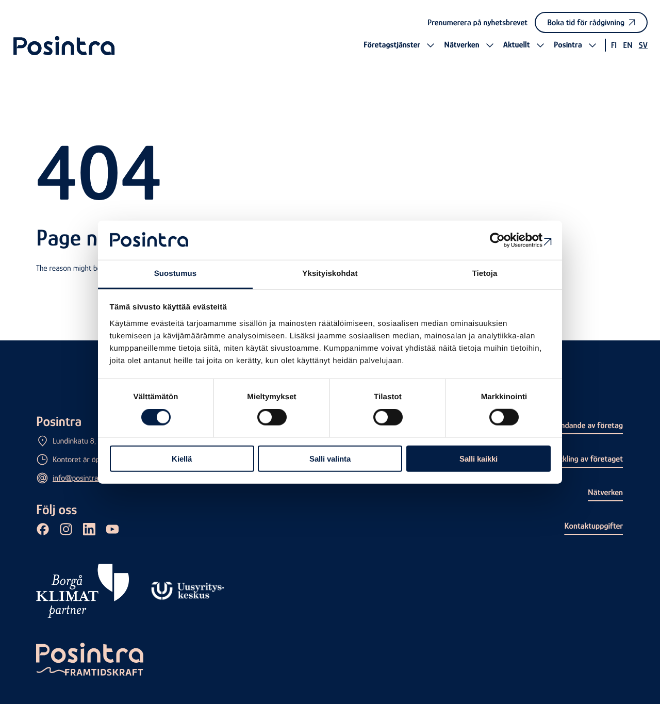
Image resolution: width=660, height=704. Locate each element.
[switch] (272, 417)
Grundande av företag (586, 425)
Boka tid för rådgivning (585, 22)
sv (643, 45)
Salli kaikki (478, 458)
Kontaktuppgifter (593, 526)
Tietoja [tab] (485, 273)
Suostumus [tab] (175, 273)
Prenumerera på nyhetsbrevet (477, 22)
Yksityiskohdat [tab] (329, 273)
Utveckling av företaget (583, 459)
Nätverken (605, 492)
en (627, 45)
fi (614, 45)
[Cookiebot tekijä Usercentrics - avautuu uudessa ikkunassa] (505, 240)
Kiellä (182, 458)
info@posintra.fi (78, 478)
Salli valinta (330, 458)
